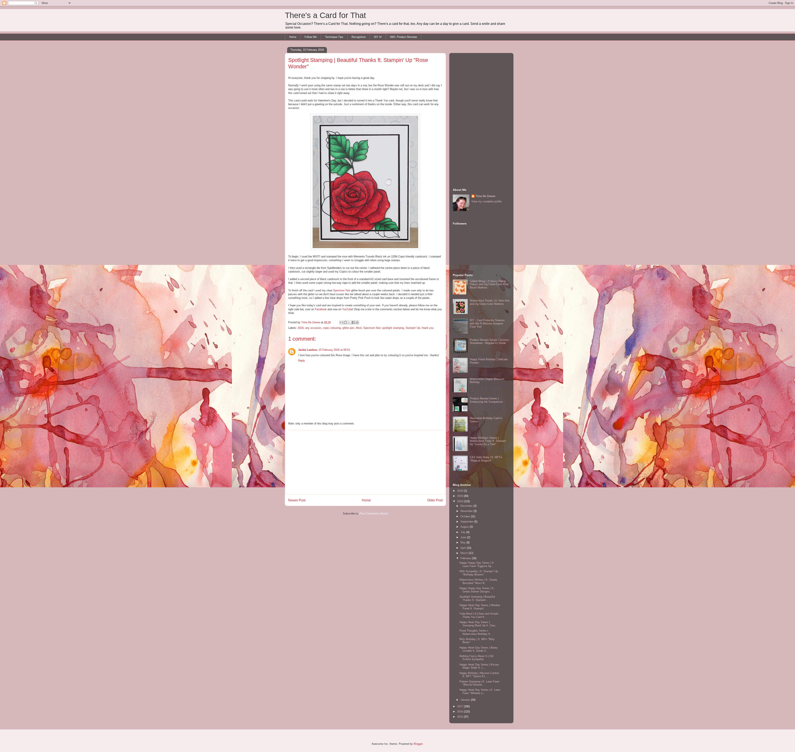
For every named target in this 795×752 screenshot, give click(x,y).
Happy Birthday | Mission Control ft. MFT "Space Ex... (479, 675)
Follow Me (311, 36)
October (465, 516)
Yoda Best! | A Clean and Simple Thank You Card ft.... (478, 615)
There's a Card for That (325, 15)
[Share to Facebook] (353, 322)
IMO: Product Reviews (403, 36)
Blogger (418, 743)
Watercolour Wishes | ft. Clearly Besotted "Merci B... (478, 581)
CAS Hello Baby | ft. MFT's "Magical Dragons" (486, 459)
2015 (460, 716)
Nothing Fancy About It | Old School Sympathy (476, 658)
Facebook (321, 309)
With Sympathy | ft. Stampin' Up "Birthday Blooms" (478, 573)
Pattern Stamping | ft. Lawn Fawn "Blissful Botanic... (479, 683)
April (463, 547)
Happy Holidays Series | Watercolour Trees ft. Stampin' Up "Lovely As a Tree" (488, 441)
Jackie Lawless (307, 349)
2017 (460, 706)
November (466, 511)
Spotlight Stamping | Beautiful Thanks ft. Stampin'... (477, 598)
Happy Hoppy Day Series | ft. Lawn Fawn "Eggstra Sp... (476, 564)
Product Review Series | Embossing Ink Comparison (486, 400)
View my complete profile (486, 201)
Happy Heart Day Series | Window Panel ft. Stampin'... (479, 607)
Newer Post (296, 500)
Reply (301, 360)
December (466, 505)
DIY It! (378, 36)
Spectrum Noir (341, 290)
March (464, 553)
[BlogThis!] (345, 322)
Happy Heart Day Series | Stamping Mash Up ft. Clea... (478, 624)
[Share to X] (349, 322)
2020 (460, 490)
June (463, 537)
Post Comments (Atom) (374, 513)
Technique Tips (334, 36)
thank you (428, 327)
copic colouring (332, 327)
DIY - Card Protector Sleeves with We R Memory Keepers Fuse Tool (487, 323)
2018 (301, 327)
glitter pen (348, 327)
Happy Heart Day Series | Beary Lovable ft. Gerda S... (478, 649)
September (467, 521)
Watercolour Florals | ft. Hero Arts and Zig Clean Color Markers (490, 302)
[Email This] (341, 322)
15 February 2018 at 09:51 (334, 349)
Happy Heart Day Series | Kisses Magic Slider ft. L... (479, 666)
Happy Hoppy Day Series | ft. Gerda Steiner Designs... (476, 590)
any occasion (313, 327)
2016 (460, 711)
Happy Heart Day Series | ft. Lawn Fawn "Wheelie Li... (479, 691)
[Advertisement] (365, 462)
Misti (359, 327)
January (465, 699)
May (463, 542)
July (463, 532)
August (465, 526)
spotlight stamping (393, 327)
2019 (460, 495)
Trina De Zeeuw (485, 196)
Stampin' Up (413, 327)
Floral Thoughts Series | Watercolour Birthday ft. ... (476, 632)
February (466, 558)
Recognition (359, 36)
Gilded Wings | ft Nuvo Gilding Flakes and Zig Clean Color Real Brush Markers (489, 284)
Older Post (435, 500)
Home (292, 36)
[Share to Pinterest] (357, 322)
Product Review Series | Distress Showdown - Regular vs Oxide (489, 341)
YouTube (347, 309)
